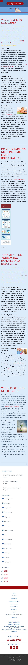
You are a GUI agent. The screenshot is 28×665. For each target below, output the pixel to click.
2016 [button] (6, 578)
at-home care (7, 548)
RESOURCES (14, 609)
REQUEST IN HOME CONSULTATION (14, 615)
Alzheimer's (7, 521)
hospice (6, 535)
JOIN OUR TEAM (14, 606)
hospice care (9, 114)
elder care (7, 503)
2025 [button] (6, 571)
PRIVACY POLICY (12, 659)
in (20, 275)
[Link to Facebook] (11, 647)
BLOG (14, 612)
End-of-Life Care (8, 530)
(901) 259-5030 (15, 3)
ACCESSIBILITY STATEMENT (15, 660)
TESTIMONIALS (14, 604)
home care (7, 526)
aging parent (7, 508)
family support (8, 512)
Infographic (7, 517)
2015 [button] (6, 581)
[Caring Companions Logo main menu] (1, 1)
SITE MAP (19, 659)
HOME (14, 593)
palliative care (8, 539)
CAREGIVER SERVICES (14, 601)
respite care (9, 369)
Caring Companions (19, 179)
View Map (14, 631)
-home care (24, 276)
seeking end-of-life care (12, 406)
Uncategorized (8, 499)
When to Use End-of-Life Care (13, 389)
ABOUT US (14, 596)
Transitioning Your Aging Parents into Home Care (11, 259)
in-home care (7, 544)
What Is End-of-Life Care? (12, 21)
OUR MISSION (14, 598)
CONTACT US (14, 617)
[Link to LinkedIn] (17, 647)
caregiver (6, 553)
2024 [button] (6, 574)
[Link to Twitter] (14, 647)
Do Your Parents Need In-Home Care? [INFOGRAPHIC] (13, 153)
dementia (6, 557)
